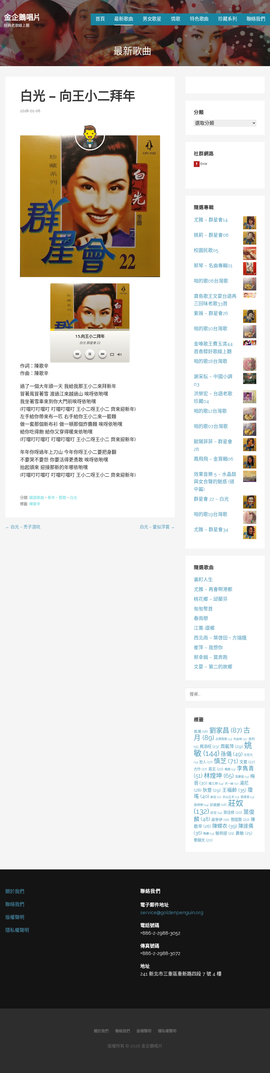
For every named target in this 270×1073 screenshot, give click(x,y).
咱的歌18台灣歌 (210, 361)
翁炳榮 (201, 805)
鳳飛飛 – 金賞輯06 (213, 459)
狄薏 (212, 790)
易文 (215, 769)
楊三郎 (216, 783)
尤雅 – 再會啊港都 (213, 589)
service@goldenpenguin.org (171, 912)
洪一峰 (231, 783)
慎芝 (226, 761)
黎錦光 (203, 840)
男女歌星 (152, 19)
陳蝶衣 (224, 826)
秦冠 (215, 797)
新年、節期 (57, 497)
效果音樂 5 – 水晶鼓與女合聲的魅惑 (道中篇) (215, 481)
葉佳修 (232, 812)
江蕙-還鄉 (204, 628)
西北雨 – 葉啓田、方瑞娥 (220, 638)
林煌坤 (219, 775)
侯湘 (201, 731)
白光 (73, 497)
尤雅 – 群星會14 (211, 220)
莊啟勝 (218, 805)
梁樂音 (242, 777)
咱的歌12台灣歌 (210, 411)
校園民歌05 (206, 250)
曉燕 (230, 769)
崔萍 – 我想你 (208, 647)
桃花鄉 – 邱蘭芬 (211, 599)
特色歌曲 (199, 19)
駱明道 (224, 833)
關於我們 (14, 891)
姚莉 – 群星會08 (211, 235)
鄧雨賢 (240, 819)
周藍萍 (231, 746)
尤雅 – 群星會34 (211, 529)
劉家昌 (225, 730)
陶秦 (208, 833)
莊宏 (216, 813)
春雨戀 (201, 618)
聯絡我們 (256, 19)
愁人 (206, 762)
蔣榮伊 (220, 820)
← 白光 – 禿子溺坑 (22, 526)
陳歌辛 (34, 504)
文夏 (247, 762)
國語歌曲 (36, 497)
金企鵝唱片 (22, 17)
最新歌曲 (123, 19)
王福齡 (234, 790)
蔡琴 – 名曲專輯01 (213, 265)
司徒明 (240, 739)
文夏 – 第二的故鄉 (213, 667)
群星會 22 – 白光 (211, 499)
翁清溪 (247, 797)
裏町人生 (203, 579)
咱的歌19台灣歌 (210, 514)
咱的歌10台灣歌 (210, 328)
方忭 (200, 769)
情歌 (175, 19)
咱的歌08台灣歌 (211, 281)
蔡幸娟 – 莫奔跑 (211, 657)
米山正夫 (231, 797)
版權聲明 (14, 917)
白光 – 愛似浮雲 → (157, 526)
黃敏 (243, 833)
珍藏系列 (227, 19)
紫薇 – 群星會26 (211, 313)
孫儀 (232, 754)
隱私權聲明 (17, 930)
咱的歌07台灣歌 (211, 426)
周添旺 (209, 746)
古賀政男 (223, 739)
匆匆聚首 (203, 609)
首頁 (100, 19)
